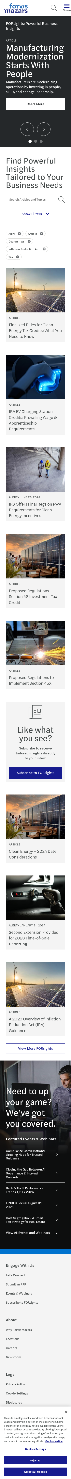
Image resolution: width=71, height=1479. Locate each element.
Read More (35, 103)
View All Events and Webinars (28, 1232)
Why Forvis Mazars (19, 1329)
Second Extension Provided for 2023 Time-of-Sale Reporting (33, 938)
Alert (11, 233)
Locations (12, 1338)
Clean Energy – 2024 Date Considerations (32, 854)
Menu (67, 10)
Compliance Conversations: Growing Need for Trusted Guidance (25, 1154)
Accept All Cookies (35, 1471)
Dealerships (16, 241)
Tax (10, 257)
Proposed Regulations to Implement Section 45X (31, 680)
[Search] (54, 8)
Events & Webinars (19, 1293)
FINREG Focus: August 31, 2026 (24, 1205)
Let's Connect (15, 1275)
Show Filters (32, 213)
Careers (11, 1347)
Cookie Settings (17, 1393)
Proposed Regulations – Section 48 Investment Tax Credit (33, 596)
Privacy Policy (15, 1384)
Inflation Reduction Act (23, 249)
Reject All (35, 1460)
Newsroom (13, 1357)
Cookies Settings (35, 1449)
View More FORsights (35, 1048)
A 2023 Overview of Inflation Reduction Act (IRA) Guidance (35, 1024)
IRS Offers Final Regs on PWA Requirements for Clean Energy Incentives (35, 509)
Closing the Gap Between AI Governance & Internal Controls (25, 1173)
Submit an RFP (16, 1284)
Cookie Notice (54, 1441)
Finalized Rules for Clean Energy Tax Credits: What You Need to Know (35, 330)
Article (32, 233)
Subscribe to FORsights (35, 772)
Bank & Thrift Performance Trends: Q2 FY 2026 (25, 1190)
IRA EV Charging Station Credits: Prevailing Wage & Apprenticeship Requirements (33, 420)
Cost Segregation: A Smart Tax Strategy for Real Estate (25, 1220)
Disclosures (14, 1402)
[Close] (66, 1412)
